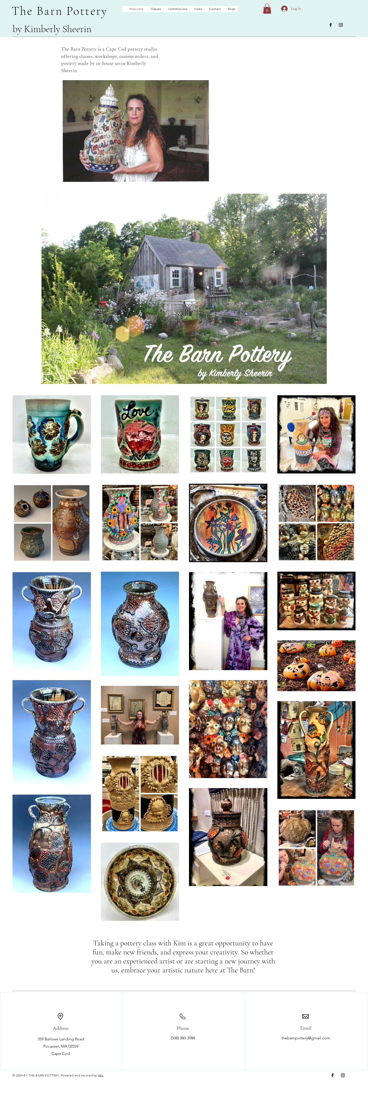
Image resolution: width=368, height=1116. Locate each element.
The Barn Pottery (60, 11)
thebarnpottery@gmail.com (305, 1038)
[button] (267, 9)
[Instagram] (340, 25)
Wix (101, 1075)
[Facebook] (330, 25)
